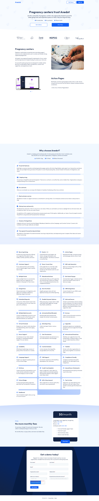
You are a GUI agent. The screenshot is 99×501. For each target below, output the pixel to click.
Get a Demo (39, 24)
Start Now (60, 24)
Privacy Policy (51, 498)
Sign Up (80, 2)
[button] (17, 82)
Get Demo (71, 2)
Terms (55, 498)
